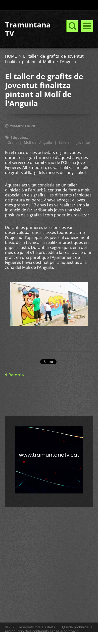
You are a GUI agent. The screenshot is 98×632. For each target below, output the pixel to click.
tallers (64, 142)
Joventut (83, 142)
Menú (87, 26)
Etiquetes (19, 137)
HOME (11, 56)
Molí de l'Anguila (38, 142)
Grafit (12, 142)
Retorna (16, 375)
